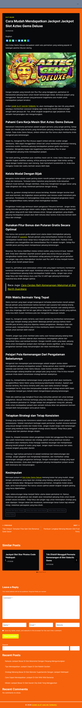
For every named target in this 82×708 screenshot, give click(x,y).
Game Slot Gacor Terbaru (15, 510)
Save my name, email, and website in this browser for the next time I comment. (33, 631)
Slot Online (10, 515)
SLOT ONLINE (10, 17)
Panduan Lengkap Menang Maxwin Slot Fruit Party (62, 529)
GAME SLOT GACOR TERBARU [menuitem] (23, 106)
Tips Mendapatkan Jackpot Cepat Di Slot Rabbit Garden (27, 667)
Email (33, 625)
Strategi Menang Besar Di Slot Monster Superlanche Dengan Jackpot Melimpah (36, 672)
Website (59, 625)
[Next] (76, 560)
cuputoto (23, 237)
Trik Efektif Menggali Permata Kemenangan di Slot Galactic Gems (60, 557)
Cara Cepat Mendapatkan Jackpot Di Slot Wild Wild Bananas (29, 677)
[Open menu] (78, 4)
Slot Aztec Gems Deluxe (32, 477)
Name (6, 625)
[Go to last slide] (5, 560)
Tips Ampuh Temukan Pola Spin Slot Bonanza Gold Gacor (20, 529)
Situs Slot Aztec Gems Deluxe (36, 510)
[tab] (37, 572)
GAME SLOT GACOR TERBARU (44, 705)
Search (5, 645)
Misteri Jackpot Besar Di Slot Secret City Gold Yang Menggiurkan (31, 683)
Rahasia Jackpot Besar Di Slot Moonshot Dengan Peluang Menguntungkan (35, 661)
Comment (7, 598)
